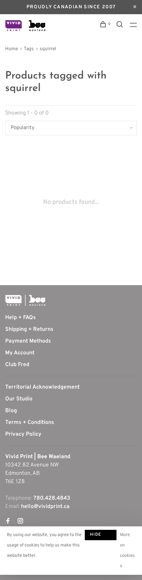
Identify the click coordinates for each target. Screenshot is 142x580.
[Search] (120, 26)
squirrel (48, 49)
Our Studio (18, 399)
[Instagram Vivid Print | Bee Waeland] (20, 521)
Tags (29, 49)
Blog (11, 410)
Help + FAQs (20, 317)
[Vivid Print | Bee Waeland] (25, 300)
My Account (19, 353)
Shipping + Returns (29, 329)
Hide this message (100, 536)
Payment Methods (28, 341)
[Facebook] (8, 521)
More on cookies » (127, 550)
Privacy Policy (23, 434)
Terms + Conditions (29, 422)
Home (11, 49)
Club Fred (17, 364)
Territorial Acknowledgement (42, 387)
